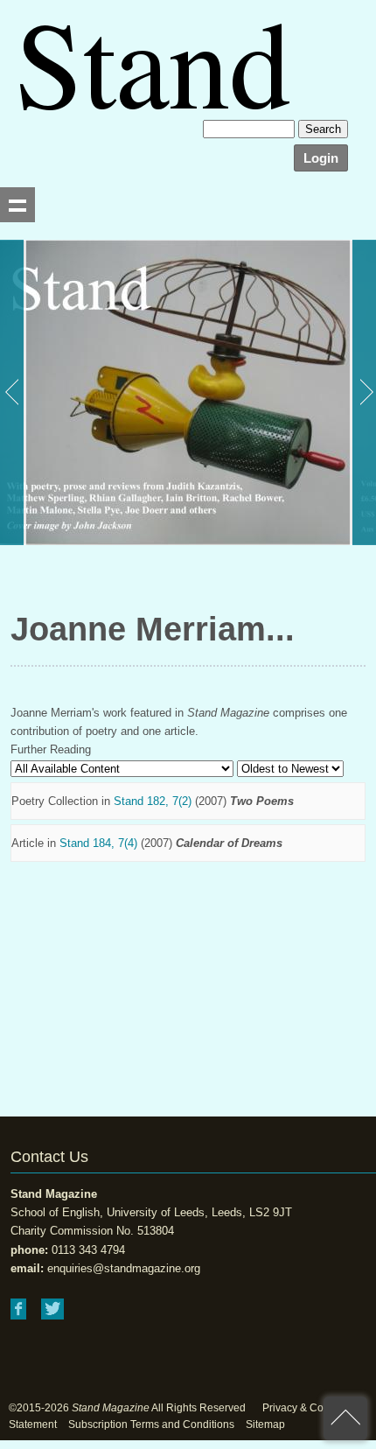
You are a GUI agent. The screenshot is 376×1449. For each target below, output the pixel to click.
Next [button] (363, 392)
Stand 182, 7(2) (152, 801)
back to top (345, 1418)
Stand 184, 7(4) (98, 843)
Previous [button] (13, 392)
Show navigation (17, 204)
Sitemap (265, 1424)
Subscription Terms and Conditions (151, 1424)
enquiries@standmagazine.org (123, 1268)
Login (320, 157)
